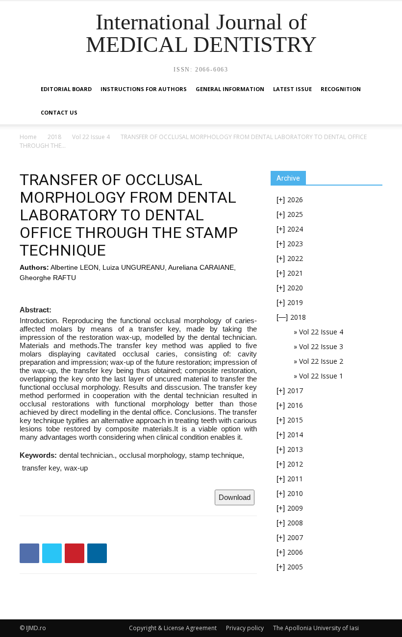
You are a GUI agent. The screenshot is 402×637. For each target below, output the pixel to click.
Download (235, 497)
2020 (295, 287)
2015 (295, 420)
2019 (295, 302)
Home (28, 137)
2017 (295, 390)
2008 (295, 522)
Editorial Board (66, 89)
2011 (295, 478)
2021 (295, 273)
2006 (295, 552)
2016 (295, 405)
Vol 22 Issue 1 (321, 375)
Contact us (59, 112)
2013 (295, 449)
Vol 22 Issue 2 (321, 361)
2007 (295, 537)
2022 (295, 258)
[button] (370, 89)
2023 (295, 243)
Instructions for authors (143, 89)
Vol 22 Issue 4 (91, 137)
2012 (295, 464)
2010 (295, 493)
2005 (295, 566)
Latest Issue (292, 89)
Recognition (341, 89)
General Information (230, 89)
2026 (295, 199)
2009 (295, 508)
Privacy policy (245, 628)
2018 (54, 137)
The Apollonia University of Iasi (316, 628)
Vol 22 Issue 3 (321, 346)
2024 (295, 229)
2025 (295, 214)
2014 (295, 434)
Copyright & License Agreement (173, 628)
